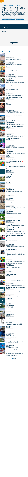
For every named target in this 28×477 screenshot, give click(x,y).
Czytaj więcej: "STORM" (13, 105)
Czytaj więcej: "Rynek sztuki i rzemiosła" (13, 300)
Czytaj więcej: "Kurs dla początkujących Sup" (13, 200)
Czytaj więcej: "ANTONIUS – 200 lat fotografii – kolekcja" (13, 277)
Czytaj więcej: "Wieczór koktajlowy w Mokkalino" (13, 62)
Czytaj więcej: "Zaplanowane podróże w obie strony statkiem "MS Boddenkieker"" (13, 184)
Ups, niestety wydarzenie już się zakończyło (13, 5)
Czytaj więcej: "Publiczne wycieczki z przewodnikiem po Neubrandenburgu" (13, 305)
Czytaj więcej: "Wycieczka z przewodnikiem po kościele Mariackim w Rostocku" (13, 100)
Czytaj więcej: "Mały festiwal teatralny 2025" (13, 87)
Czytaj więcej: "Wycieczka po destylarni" (13, 93)
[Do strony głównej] (2, 1)
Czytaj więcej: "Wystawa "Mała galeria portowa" (13, 316)
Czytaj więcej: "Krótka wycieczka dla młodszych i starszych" (13, 252)
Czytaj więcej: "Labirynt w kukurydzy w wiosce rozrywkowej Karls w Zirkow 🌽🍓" (13, 165)
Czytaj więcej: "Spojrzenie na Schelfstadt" (13, 81)
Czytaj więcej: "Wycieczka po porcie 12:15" (13, 311)
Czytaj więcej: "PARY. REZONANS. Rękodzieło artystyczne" (13, 322)
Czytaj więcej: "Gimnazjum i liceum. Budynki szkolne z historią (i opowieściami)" (13, 117)
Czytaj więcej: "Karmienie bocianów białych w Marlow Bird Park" (13, 217)
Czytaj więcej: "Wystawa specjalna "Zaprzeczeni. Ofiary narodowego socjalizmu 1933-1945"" (13, 74)
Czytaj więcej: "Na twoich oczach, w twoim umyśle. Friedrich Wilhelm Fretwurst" (13, 206)
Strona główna (4, 5)
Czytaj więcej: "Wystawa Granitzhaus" (13, 178)
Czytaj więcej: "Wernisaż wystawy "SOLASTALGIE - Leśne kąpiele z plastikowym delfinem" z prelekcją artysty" (13, 283)
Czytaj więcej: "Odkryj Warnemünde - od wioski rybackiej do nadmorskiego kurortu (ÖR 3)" (13, 352)
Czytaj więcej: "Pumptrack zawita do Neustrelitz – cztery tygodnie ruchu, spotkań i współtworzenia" (13, 238)
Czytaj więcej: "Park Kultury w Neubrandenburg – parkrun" (13, 340)
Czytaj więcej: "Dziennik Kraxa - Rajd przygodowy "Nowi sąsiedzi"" (13, 231)
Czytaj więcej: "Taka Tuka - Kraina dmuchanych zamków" (13, 259)
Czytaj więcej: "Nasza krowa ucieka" (13, 152)
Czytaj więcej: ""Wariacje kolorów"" (13, 271)
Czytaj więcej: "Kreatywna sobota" (13, 189)
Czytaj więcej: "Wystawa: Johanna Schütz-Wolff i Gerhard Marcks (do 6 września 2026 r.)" (13, 334)
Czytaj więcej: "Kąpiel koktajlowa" (13, 345)
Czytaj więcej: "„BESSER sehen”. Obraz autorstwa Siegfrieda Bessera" (13, 140)
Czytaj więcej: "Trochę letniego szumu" (13, 328)
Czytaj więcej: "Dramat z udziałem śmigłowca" (13, 146)
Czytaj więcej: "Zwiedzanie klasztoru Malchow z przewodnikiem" (13, 295)
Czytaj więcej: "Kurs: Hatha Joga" (13, 57)
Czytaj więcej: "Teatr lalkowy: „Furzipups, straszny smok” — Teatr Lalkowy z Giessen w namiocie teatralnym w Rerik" (13, 172)
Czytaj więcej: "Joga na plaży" (13, 158)
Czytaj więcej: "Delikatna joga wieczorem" (13, 195)
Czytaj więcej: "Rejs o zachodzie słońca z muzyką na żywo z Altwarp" (13, 223)
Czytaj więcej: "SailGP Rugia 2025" (13, 211)
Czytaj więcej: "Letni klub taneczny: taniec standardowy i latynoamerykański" (13, 265)
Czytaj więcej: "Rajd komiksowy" (13, 68)
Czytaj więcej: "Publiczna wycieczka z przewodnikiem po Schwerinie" (13, 134)
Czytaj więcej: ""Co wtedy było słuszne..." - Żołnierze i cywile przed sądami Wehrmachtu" (13, 289)
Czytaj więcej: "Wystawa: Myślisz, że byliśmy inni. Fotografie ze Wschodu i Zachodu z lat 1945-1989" (13, 245)
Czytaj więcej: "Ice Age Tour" (13, 111)
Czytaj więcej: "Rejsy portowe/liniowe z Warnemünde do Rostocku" (13, 123)
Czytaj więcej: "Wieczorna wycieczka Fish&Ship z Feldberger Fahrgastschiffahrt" (13, 128)
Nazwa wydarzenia (4, 31)
